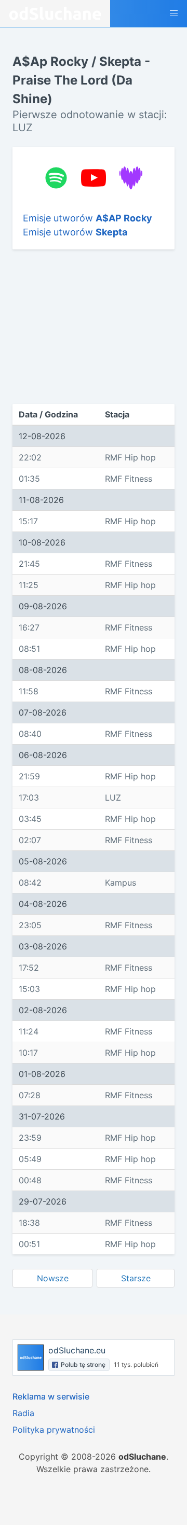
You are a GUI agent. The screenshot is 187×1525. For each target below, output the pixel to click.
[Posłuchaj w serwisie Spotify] (56, 178)
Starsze (136, 1278)
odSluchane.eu (76, 1350)
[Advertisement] (93, 326)
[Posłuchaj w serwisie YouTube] (93, 178)
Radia (23, 1413)
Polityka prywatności (53, 1429)
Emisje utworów (87, 218)
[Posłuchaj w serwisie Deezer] (130, 178)
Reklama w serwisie (50, 1396)
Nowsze (53, 1278)
